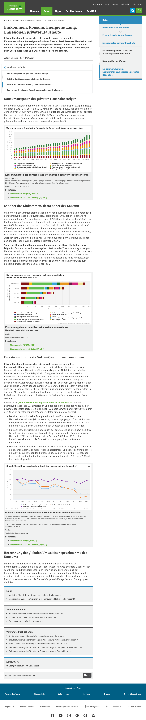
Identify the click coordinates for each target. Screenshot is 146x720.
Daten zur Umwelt (13, 20)
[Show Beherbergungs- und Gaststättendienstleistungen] (66, 164)
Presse (107, 4)
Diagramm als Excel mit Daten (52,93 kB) (28, 197)
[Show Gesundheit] (18, 318)
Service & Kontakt (97, 4)
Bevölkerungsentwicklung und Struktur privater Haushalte (117, 52)
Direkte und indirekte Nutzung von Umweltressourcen (30, 84)
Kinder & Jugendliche (132, 694)
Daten (46, 11)
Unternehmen (63, 694)
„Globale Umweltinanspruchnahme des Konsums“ (43, 402)
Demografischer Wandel (114, 61)
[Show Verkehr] (53, 316)
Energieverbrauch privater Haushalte (25, 621)
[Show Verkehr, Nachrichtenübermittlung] (61, 165)
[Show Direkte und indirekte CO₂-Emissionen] (62, 505)
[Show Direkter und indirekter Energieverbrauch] (34, 505)
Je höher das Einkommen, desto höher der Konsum (28, 79)
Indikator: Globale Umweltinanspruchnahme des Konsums (35, 594)
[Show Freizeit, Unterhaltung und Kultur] (25, 165)
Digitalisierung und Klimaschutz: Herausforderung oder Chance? (37, 635)
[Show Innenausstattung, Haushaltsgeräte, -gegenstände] (66, 318)
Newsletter (115, 4)
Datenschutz (45, 706)
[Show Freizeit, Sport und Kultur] (58, 314)
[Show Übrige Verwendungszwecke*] (24, 164)
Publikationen (74, 11)
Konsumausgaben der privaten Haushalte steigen (28, 73)
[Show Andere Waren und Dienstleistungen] (26, 313)
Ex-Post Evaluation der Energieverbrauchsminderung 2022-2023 (37, 643)
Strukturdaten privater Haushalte (53, 20)
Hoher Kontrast (137, 4)
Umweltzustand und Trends (115, 27)
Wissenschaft (39, 694)
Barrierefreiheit (125, 4)
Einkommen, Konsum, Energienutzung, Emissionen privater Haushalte (120, 71)
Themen (34, 11)
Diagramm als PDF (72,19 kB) (22, 345)
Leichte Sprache (93, 706)
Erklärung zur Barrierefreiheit (67, 706)
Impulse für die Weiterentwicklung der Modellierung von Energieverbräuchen (42, 639)
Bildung (107, 694)
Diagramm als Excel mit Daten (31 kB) (26, 349)
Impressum (9, 706)
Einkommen (34, 665)
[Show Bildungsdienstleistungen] (23, 314)
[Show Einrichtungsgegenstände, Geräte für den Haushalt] (30, 167)
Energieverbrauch (16, 665)
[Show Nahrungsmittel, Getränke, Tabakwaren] (62, 169)
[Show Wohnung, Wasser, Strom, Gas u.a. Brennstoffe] (65, 167)
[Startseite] (14, 7)
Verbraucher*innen (12, 694)
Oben (88, 675)
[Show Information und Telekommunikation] (26, 316)
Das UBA (91, 11)
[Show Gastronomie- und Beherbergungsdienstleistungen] (66, 313)
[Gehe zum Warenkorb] (139, 10)
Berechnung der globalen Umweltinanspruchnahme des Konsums (35, 90)
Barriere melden (134, 706)
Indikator (12, 402)
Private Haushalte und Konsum (31, 20)
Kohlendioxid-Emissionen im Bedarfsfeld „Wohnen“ (31, 617)
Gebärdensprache (115, 706)
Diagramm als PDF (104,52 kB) (23, 193)
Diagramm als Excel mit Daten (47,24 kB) (27, 544)
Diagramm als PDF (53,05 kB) (22, 540)
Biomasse (43, 452)
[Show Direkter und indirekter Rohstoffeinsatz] (33, 507)
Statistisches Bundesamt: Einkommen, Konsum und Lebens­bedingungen (41, 598)
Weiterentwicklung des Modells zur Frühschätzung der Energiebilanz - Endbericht (44, 647)
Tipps (58, 11)
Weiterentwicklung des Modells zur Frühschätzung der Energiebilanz (39, 651)
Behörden (86, 694)
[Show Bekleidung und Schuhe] (22, 169)
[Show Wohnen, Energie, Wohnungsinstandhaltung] (28, 320)
